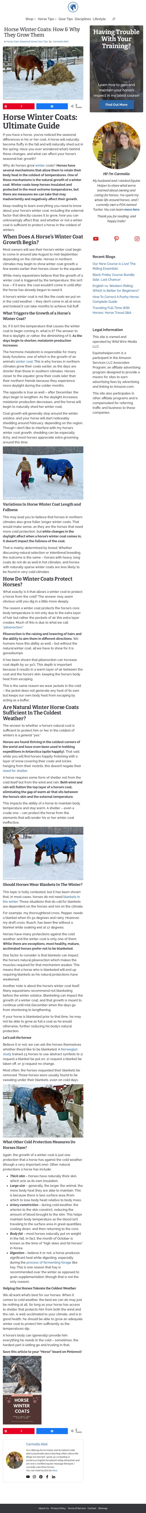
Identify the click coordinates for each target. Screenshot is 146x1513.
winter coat (24, 361)
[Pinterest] (41, 1477)
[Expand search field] (114, 18)
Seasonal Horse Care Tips (34, 41)
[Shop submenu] (35, 19)
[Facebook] (47, 1477)
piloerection (13, 627)
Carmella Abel (61, 41)
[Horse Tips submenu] (56, 19)
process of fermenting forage (49, 1262)
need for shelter (15, 771)
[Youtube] (28, 1477)
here (55, 1470)
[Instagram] (34, 1477)
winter (40, 165)
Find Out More (116, 104)
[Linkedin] (53, 1477)
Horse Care (13, 41)
